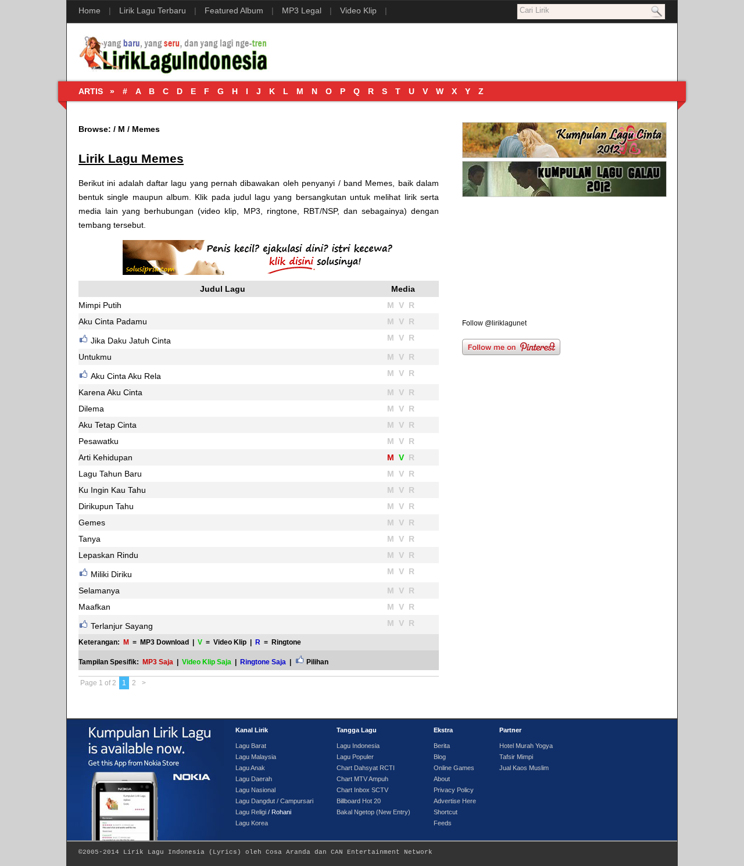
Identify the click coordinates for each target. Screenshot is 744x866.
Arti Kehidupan (105, 457)
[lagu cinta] (564, 159)
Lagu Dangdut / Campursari (274, 800)
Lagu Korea (251, 823)
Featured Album (234, 10)
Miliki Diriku (111, 574)
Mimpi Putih (99, 305)
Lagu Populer (355, 756)
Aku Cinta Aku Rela (126, 376)
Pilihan (317, 661)
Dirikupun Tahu (106, 506)
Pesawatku (98, 441)
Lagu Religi (250, 811)
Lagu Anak (250, 767)
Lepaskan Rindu (108, 555)
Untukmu (95, 357)
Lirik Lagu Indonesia (164, 852)
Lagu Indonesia (358, 745)
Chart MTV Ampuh (362, 778)
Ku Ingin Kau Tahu (112, 490)
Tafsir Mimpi (516, 756)
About (442, 778)
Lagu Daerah (253, 778)
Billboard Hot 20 (359, 800)
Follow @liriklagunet (494, 323)
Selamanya (99, 590)
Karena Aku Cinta (110, 392)
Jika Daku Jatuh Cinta (131, 340)
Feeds (443, 823)
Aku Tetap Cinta (107, 425)
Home (89, 10)
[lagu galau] (564, 195)
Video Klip (358, 10)
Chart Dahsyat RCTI (366, 767)
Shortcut (445, 811)
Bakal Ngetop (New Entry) (373, 811)
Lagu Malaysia (255, 756)
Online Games (454, 767)
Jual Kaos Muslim (524, 767)
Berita (442, 745)
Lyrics (225, 852)
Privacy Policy (454, 789)
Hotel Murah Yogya (526, 745)
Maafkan (94, 606)
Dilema (91, 408)
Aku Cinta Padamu (112, 321)
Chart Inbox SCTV (362, 789)
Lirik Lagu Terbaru (152, 10)
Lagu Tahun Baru (110, 473)
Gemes (91, 522)
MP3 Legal (301, 10)
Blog (440, 756)
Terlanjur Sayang (122, 626)
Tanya (89, 538)
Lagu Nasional (255, 789)
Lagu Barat (250, 745)
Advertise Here (455, 800)
